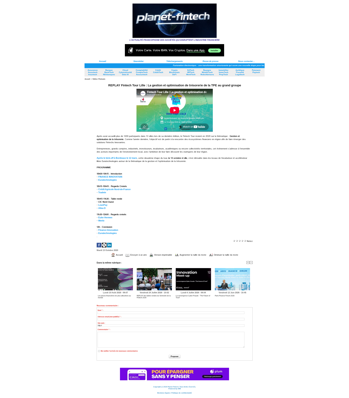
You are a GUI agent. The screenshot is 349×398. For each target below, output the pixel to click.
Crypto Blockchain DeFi (174, 72)
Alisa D (102, 208)
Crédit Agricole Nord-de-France (114, 189)
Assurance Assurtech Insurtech (93, 72)
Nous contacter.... (246, 61)
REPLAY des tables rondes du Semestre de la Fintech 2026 (154, 297)
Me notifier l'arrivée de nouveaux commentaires (119, 351)
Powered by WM (174, 389)
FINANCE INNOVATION (110, 177)
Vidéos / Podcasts (98, 79)
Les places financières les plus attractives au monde (114, 297)
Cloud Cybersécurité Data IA (125, 72)
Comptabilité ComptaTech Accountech (142, 72)
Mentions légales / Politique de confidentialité (174, 393)
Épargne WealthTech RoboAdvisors (207, 72)
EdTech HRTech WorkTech (190, 72)
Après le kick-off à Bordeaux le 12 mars (117, 158)
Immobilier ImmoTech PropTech (223, 72)
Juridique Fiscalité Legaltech (240, 72)
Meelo (101, 220)
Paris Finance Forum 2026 (224, 296)
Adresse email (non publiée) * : (109, 317)
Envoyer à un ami (138, 255)
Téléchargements (174, 61)
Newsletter (138, 61)
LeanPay (102, 205)
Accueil (102, 61)
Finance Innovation (108, 230)
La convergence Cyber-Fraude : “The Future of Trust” (193, 297)
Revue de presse (210, 61)
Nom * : (100, 310)
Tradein (102, 192)
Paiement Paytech (256, 71)
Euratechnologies (107, 180)
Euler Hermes (105, 217)
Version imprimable (162, 255)
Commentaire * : (104, 329)
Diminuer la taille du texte (225, 255)
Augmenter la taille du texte (192, 255)
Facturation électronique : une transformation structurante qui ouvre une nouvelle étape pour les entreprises (211, 65)
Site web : (101, 323)
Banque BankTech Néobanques (109, 72)
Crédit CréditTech (158, 71)
